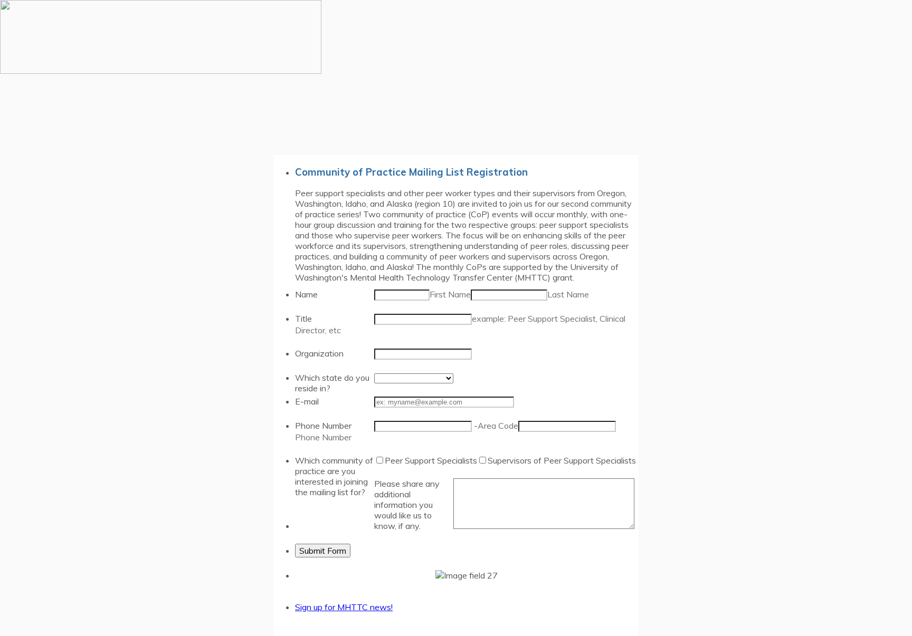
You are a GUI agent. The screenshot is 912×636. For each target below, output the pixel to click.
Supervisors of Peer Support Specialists (562, 460)
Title (303, 318)
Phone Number (323, 425)
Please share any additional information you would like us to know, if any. (407, 504)
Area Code (498, 425)
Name (306, 294)
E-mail (307, 401)
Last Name (568, 294)
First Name (450, 294)
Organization (319, 353)
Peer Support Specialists (431, 460)
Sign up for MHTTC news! (344, 607)
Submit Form (322, 550)
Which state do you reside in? (332, 382)
